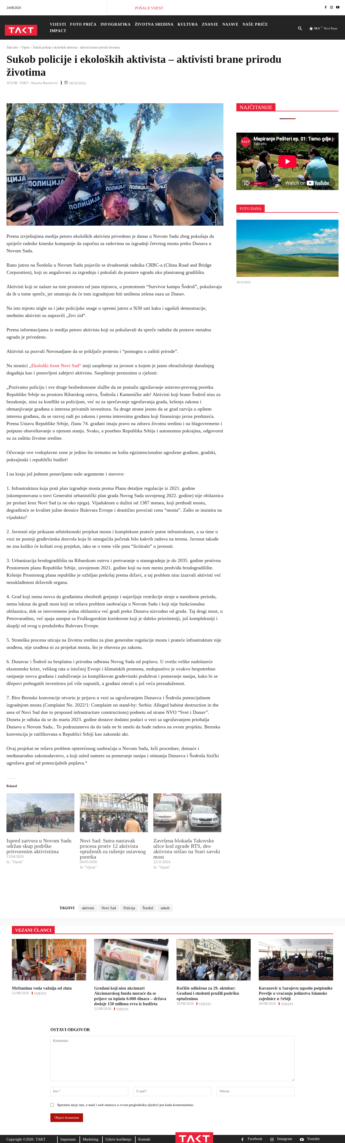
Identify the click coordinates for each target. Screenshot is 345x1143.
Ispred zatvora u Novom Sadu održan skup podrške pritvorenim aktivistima (38, 846)
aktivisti (88, 908)
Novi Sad (109, 908)
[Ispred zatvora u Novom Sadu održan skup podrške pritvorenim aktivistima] (40, 812)
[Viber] (73, 94)
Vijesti (25, 47)
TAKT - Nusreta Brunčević (38, 83)
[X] (24, 94)
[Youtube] (338, 8)
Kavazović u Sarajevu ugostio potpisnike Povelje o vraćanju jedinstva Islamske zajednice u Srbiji (296, 993)
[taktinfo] (21, 30)
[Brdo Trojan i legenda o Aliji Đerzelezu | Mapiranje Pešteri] (287, 248)
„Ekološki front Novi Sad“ (55, 365)
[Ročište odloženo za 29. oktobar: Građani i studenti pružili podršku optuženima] (214, 959)
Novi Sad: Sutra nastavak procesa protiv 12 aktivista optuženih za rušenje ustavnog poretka (113, 849)
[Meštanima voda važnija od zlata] (49, 959)
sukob (165, 908)
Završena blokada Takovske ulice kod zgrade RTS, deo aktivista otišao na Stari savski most (186, 849)
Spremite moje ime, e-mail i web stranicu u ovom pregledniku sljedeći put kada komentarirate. (125, 1105)
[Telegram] (61, 94)
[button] (300, 28)
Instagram (284, 1139)
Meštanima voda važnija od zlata (42, 988)
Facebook (255, 1139)
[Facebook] (325, 8)
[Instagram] (332, 8)
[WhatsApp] (36, 94)
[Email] (49, 94)
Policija (129, 908)
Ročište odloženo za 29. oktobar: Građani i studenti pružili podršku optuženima (208, 993)
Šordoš (148, 908)
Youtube (313, 1139)
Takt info (12, 47)
